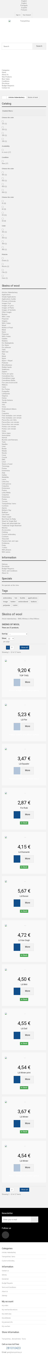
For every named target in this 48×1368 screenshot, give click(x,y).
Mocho (5, 266)
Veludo (4, 402)
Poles (4, 545)
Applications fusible (9, 299)
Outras (4, 398)
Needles (5, 444)
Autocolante (6, 435)
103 (4, 129)
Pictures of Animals (9, 301)
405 (4, 249)
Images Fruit (6, 303)
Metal (4, 330)
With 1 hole (6, 317)
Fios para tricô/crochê (9, 383)
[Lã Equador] (24, 749)
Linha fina (5, 482)
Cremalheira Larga (8, 378)
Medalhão (5, 477)
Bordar (4, 449)
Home (4, 72)
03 (4, 215)
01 (4, 203)
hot (16, 598)
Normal (4, 438)
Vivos (4, 407)
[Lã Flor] (24, 705)
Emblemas (5, 543)
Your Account (27, 15)
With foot (5, 352)
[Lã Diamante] (24, 837)
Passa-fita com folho (9, 420)
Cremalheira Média (8, 380)
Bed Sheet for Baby (9, 519)
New (5, 163)
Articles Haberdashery (10, 292)
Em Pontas (6, 389)
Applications (6, 295)
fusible (22, 598)
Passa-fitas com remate (10, 422)
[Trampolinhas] (24, 28)
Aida (3, 473)
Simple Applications (9, 297)
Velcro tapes (6, 433)
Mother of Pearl (7, 328)
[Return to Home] (4, 97)
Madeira (5, 341)
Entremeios (6, 471)
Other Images (7, 312)
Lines (4, 446)
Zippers (4, 372)
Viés (3, 405)
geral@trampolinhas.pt (14, 1352)
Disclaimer (5, 83)
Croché (4, 457)
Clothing (5, 532)
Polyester (5, 319)
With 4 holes (6, 336)
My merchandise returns (9, 1310)
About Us (5, 75)
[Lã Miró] (24, 969)
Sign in (18, 15)
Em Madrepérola (8, 343)
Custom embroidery (9, 534)
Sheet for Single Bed (9, 521)
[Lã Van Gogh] (24, 925)
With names (6, 552)
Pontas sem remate (9, 429)
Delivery (5, 564)
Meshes (5, 528)
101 (4, 124)
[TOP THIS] (24, 660)
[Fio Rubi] (24, 793)
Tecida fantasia (7, 400)
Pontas (4, 468)
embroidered (23, 602)
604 (4, 192)
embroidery (7, 598)
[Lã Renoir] (24, 881)
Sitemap (4, 1296)
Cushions (5, 506)
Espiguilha (5, 391)
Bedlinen (5, 512)
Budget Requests (8, 86)
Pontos (4, 490)
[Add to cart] (17, 815)
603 (4, 186)
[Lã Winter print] (24, 1058)
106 (4, 141)
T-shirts (4, 548)
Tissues (5, 501)
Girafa (5, 260)
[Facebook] (5, 1235)
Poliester (5, 363)
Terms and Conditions (9, 571)
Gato (5, 278)
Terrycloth (5, 539)
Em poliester (6, 347)
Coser (4, 455)
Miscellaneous (7, 365)
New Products (7, 77)
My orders (5, 1305)
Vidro (4, 350)
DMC (3, 460)
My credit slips (6, 1314)
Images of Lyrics (8, 306)
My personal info (7, 1322)
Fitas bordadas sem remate (11, 418)
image (5, 602)
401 (4, 232)
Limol (4, 462)
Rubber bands (7, 367)
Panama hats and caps (10, 541)
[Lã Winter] (24, 1102)
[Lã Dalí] (24, 1013)
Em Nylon (5, 345)
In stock (6, 152)
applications (32, 598)
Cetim (4, 387)
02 (4, 209)
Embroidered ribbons (9, 409)
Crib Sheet (5, 515)
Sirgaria (4, 321)
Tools (4, 442)
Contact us (5, 1271)
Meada (4, 451)
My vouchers (6, 1326)
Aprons (4, 508)
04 (4, 221)
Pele (3, 354)
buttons (34, 602)
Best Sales (6, 79)
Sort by (4, 634)
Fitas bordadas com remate (11, 416)
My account (7, 1301)
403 (4, 238)
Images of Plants (8, 308)
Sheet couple (6, 517)
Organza (5, 396)
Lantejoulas (6, 394)
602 (4, 180)
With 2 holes (6, 323)
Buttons (4, 314)
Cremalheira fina (7, 376)
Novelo (4, 453)
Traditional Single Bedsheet (11, 526)
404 (4, 244)
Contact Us (6, 88)
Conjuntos (5, 413)
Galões (4, 475)
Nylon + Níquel (7, 361)
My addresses (6, 1318)
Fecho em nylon (7, 374)
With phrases (6, 550)
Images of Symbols (9, 310)
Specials (7, 578)
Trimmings (5, 466)
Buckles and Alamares (10, 440)
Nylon (4, 332)
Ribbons (5, 385)
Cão (4, 272)
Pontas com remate (9, 427)
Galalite (4, 339)
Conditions (5, 81)
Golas (4, 431)
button (13, 602)
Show (4, 638)
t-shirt (15, 605)
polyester (6, 605)
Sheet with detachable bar (11, 523)
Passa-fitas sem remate (10, 424)
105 (4, 135)
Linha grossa (6, 484)
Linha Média (6, 493)
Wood (4, 325)
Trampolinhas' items (9, 504)
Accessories (6, 530)
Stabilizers (5, 369)
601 (4, 175)
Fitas (3, 411)
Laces (4, 479)
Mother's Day (6, 510)
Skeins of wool (7, 464)
